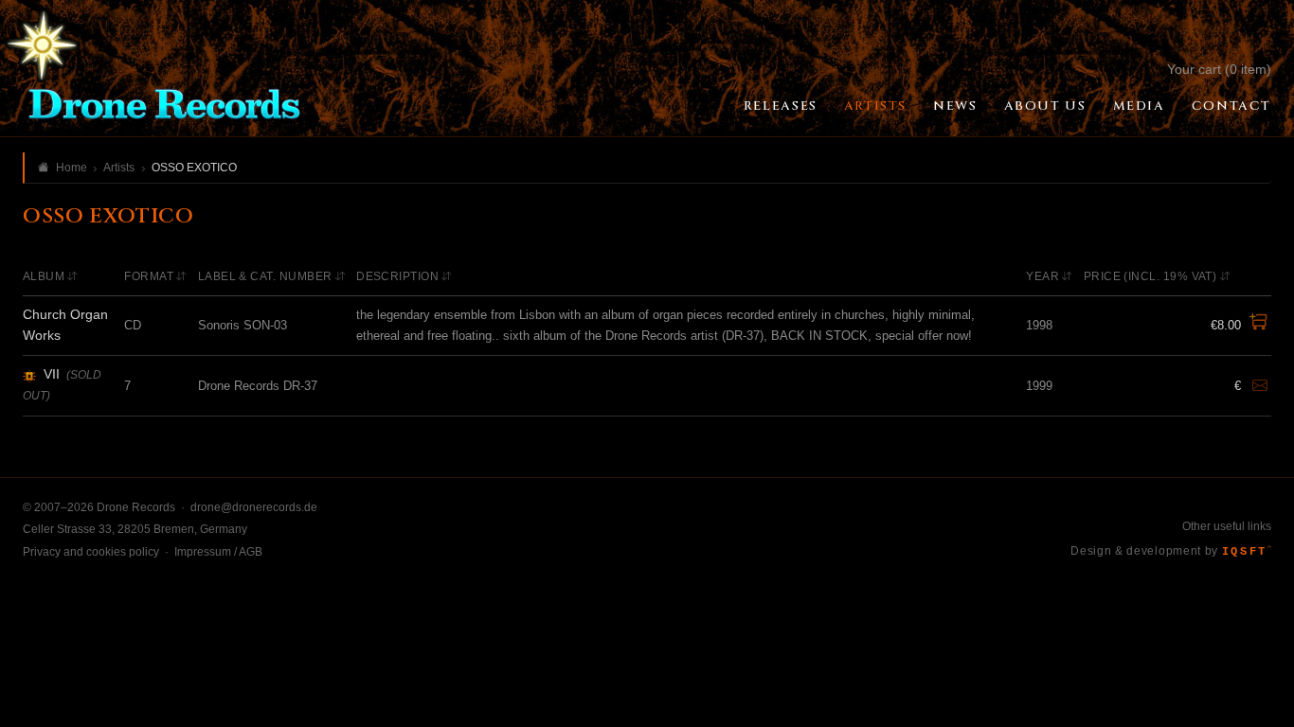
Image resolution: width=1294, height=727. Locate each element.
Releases (781, 106)
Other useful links (1226, 526)
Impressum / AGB (218, 552)
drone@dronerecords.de (253, 507)
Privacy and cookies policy (91, 552)
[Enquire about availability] (1259, 386)
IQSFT (1246, 552)
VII (52, 373)
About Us (1045, 106)
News (955, 106)
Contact (1231, 106)
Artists (875, 106)
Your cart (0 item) (1219, 69)
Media (1139, 106)
